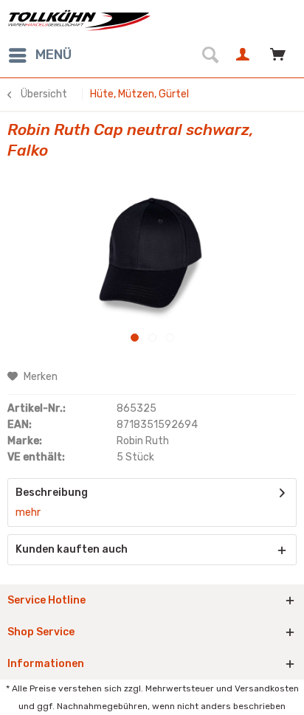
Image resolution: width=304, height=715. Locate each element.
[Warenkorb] (280, 55)
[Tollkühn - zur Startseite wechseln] (79, 20)
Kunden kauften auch (71, 549)
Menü (53, 54)
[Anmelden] (245, 55)
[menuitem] (39, 55)
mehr (28, 512)
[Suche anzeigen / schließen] (209, 55)
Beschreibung (51, 492)
